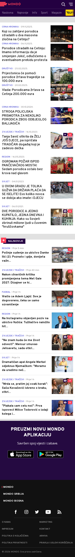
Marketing (45, 522)
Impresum (7, 529)
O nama (6, 522)
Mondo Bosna (13, 501)
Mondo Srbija (13, 494)
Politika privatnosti (14, 542)
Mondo (8, 487)
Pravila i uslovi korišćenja (56, 542)
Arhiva (43, 535)
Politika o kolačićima (15, 535)
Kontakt (44, 529)
